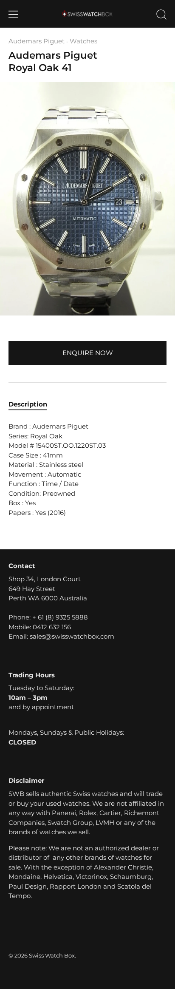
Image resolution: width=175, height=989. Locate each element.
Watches (83, 41)
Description (27, 404)
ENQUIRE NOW (87, 353)
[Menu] (13, 14)
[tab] (32, 404)
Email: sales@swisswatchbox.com (61, 636)
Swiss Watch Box (52, 955)
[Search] (161, 15)
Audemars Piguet (36, 41)
